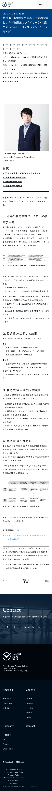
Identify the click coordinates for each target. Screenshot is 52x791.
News (29, 698)
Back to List (26, 581)
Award (29, 712)
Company (8, 726)
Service (7, 698)
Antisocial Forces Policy (14, 772)
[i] (36, 197)
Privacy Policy (14, 775)
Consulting (8, 703)
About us (8, 689)
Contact (30, 726)
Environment (8, 748)
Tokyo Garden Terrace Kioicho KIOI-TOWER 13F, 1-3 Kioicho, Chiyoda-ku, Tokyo (15, 668)
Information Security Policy (14, 778)
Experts (30, 689)
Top (4, 739)
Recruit (29, 708)
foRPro (6, 708)
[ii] (28, 201)
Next (47, 581)
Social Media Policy (14, 769)
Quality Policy (14, 780)
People (6, 744)
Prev (4, 581)
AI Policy (13, 783)
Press (28, 717)
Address (6, 663)
